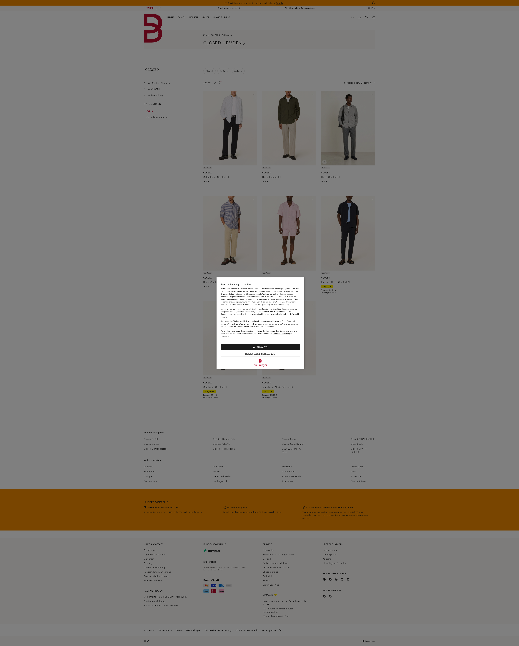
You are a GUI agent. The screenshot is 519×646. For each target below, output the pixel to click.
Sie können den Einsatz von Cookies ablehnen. (254, 327)
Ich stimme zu (260, 347)
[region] (260, 323)
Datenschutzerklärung (281, 334)
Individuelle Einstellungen (260, 354)
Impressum (225, 336)
